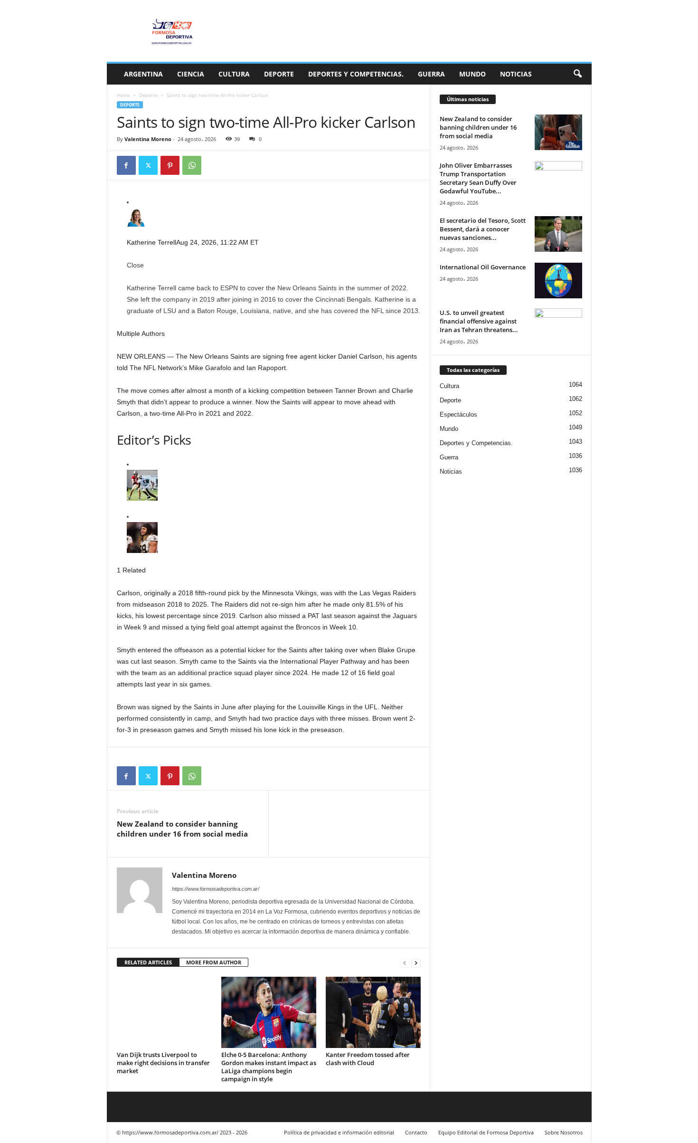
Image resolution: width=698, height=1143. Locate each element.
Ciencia (190, 73)
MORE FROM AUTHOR (213, 962)
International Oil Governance (483, 267)
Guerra (431, 73)
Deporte (279, 73)
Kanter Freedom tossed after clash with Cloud (368, 1058)
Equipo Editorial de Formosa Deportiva (486, 1132)
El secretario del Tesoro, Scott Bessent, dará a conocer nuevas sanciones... (483, 229)
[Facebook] (126, 165)
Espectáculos (458, 414)
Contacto (416, 1132)
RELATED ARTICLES (148, 962)
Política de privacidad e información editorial (339, 1132)
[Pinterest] (169, 165)
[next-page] (416, 963)
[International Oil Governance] (558, 280)
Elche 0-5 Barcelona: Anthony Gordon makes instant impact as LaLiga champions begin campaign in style (268, 1066)
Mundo (472, 73)
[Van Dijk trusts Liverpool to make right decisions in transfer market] (164, 1012)
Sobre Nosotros (564, 1132)
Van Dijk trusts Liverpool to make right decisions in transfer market (163, 1062)
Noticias (516, 73)
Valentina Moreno (147, 139)
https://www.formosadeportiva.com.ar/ (215, 889)
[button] (577, 74)
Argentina (143, 73)
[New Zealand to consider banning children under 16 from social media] (558, 132)
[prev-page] (404, 963)
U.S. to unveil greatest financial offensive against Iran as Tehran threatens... (479, 321)
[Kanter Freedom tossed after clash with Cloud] (373, 1012)
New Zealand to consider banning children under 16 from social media (182, 828)
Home (123, 95)
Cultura (234, 73)
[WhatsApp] (191, 165)
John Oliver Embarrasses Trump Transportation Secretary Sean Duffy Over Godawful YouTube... (478, 178)
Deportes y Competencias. (356, 73)
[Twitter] (148, 165)
